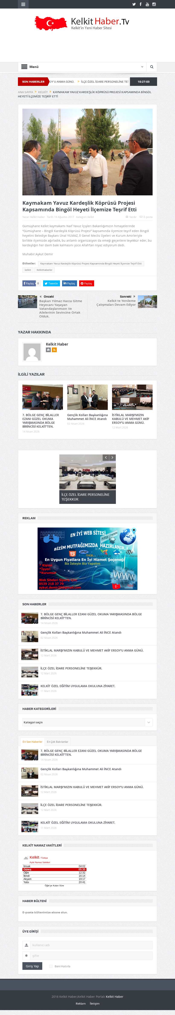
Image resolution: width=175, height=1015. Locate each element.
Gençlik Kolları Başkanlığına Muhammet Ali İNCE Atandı (87, 417)
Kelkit (91, 217)
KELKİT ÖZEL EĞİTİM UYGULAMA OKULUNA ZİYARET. (78, 686)
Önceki (49, 296)
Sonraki (125, 296)
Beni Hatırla (62, 966)
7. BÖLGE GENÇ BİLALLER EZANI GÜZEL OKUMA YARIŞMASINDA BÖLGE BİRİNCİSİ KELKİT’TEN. (40, 421)
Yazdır (133, 217)
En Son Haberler (32, 741)
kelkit (28, 269)
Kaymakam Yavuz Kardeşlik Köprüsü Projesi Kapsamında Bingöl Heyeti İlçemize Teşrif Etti (91, 263)
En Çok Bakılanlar (57, 741)
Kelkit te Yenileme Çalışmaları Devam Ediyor (116, 302)
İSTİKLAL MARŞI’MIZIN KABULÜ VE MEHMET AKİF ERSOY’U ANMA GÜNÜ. (130, 419)
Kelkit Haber (37, 217)
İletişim (94, 1003)
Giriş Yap (32, 966)
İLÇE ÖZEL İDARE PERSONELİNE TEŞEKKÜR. (78, 81)
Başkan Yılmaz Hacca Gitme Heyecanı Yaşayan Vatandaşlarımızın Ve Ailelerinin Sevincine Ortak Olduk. (60, 309)
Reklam (81, 1003)
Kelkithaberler (44, 269)
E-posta (148, 217)
